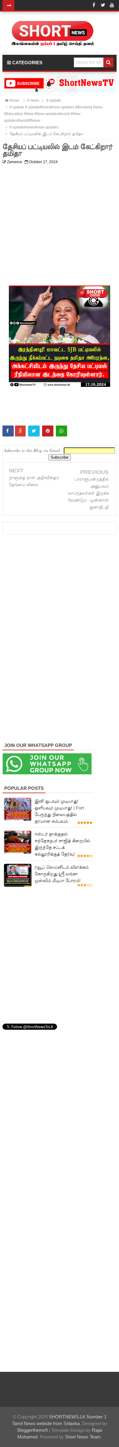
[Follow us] (102, 5)
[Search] (108, 62)
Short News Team (83, 1436)
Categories (26, 62)
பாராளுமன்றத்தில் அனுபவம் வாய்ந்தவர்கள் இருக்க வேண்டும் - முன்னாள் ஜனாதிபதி (88, 493)
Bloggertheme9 (32, 1430)
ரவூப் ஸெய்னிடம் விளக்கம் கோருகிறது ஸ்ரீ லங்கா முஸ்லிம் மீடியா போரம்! (61, 874)
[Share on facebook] (8, 431)
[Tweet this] (34, 431)
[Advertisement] (59, 226)
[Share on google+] (20, 431)
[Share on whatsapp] (61, 431)
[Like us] (93, 5)
